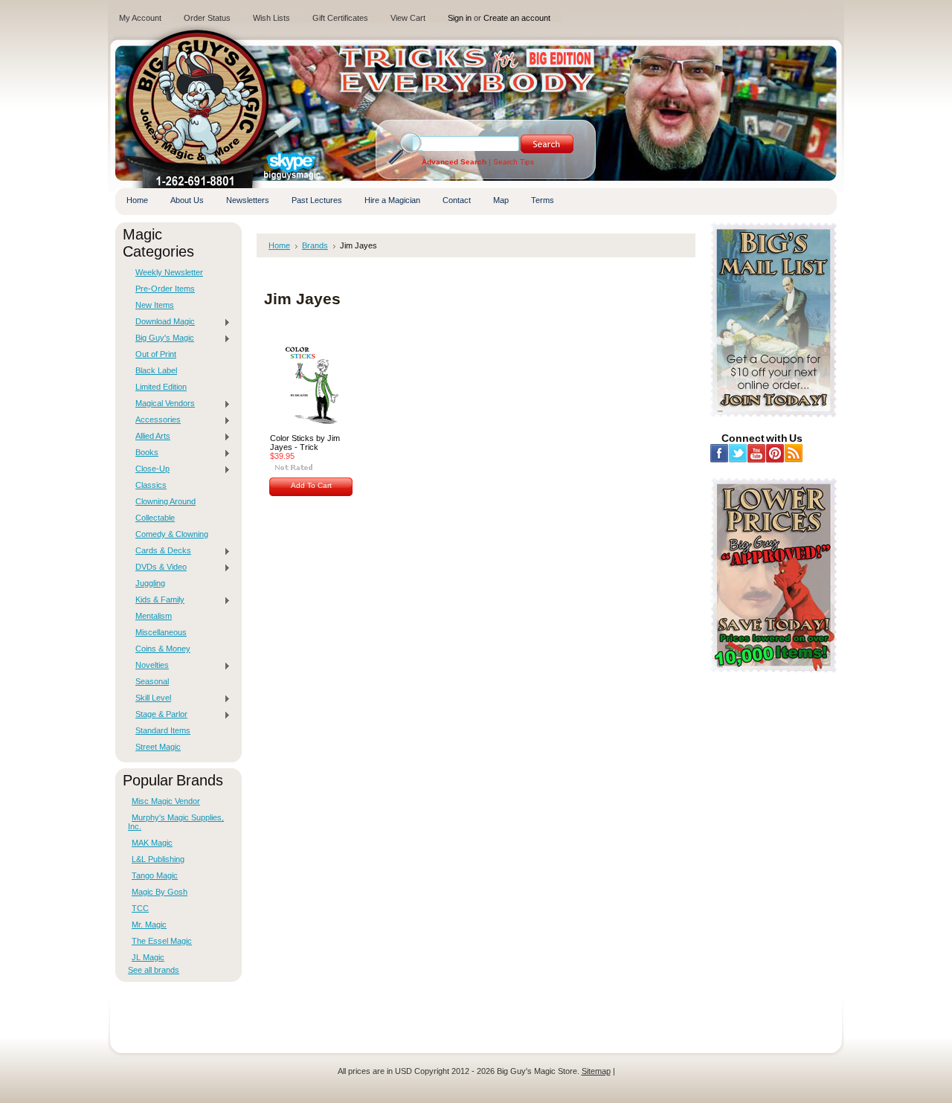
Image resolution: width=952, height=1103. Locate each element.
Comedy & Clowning (171, 534)
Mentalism (153, 615)
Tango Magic (155, 875)
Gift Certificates (340, 17)
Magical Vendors (161, 404)
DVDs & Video (157, 567)
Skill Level (149, 698)
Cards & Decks (159, 551)
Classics (151, 484)
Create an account (516, 17)
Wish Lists (271, 17)
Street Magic (158, 746)
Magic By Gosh (159, 891)
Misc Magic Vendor (166, 801)
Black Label (156, 370)
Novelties (148, 665)
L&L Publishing (158, 859)
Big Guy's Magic (161, 338)
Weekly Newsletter (169, 272)
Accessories (154, 420)
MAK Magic (152, 842)
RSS (794, 453)
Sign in (460, 17)
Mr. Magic (149, 924)
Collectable (155, 517)
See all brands (153, 969)
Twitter (738, 453)
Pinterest (775, 453)
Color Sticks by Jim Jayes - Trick (305, 442)
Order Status (207, 17)
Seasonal (152, 681)
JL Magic (148, 957)
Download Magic (161, 322)
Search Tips (513, 162)
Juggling (150, 583)
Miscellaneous (161, 632)
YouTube (756, 453)
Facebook (719, 453)
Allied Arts (149, 436)
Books (143, 453)
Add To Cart (311, 485)
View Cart (407, 17)
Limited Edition (161, 386)
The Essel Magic (162, 940)
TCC (140, 908)
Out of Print (155, 354)
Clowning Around (165, 501)
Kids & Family (156, 600)
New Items (154, 304)
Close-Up (149, 469)
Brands (315, 245)
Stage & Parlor (157, 715)
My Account (140, 17)
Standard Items (162, 730)
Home (279, 245)
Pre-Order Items (165, 288)
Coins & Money (162, 648)
